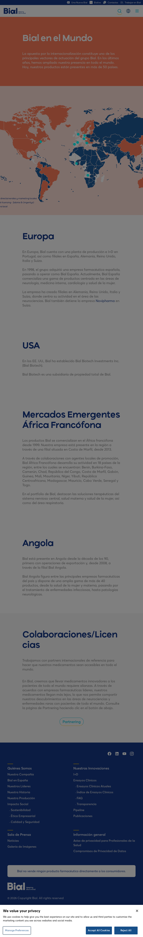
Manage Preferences (17, 930)
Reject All (125, 930)
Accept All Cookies (99, 930)
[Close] (137, 911)
